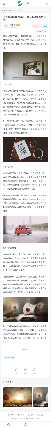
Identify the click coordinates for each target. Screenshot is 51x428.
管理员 (12, 25)
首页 (5, 10)
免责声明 (20, 415)
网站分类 (30, 415)
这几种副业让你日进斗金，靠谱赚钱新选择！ (24, 18)
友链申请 (11, 415)
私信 (45, 26)
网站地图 (39, 415)
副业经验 (12, 10)
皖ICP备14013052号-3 (32, 418)
